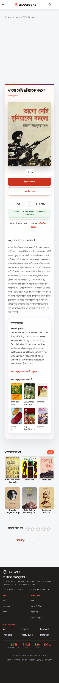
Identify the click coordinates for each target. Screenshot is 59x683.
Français (7, 634)
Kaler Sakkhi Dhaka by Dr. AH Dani (29, 511)
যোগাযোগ (20, 589)
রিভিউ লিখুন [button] (20, 540)
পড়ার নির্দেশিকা (36, 606)
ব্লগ (32, 600)
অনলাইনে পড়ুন (29, 191)
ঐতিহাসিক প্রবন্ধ (29, 17)
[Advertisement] (29, 51)
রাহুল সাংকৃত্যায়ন (13, 95)
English (25, 629)
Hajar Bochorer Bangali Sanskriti (12, 481)
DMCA (40, 660)
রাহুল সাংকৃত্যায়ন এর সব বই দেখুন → (24, 371)
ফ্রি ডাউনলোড (29, 181)
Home (8, 17)
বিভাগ (5, 612)
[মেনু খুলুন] (5, 4)
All (50, 452)
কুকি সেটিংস (48, 660)
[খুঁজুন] (49, 4)
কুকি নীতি (24, 660)
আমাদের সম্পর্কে (8, 589)
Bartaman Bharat (46, 511)
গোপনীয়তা (17, 660)
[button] (29, 172)
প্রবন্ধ (17, 17)
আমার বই (34, 612)
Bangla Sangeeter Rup (12, 511)
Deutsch (45, 634)
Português (27, 634)
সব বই (5, 600)
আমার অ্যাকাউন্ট (37, 617)
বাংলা (4, 629)
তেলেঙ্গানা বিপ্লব (46, 480)
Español (44, 629)
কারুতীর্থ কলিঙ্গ (29, 480)
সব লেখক (6, 606)
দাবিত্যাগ (32, 660)
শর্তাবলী (9, 660)
